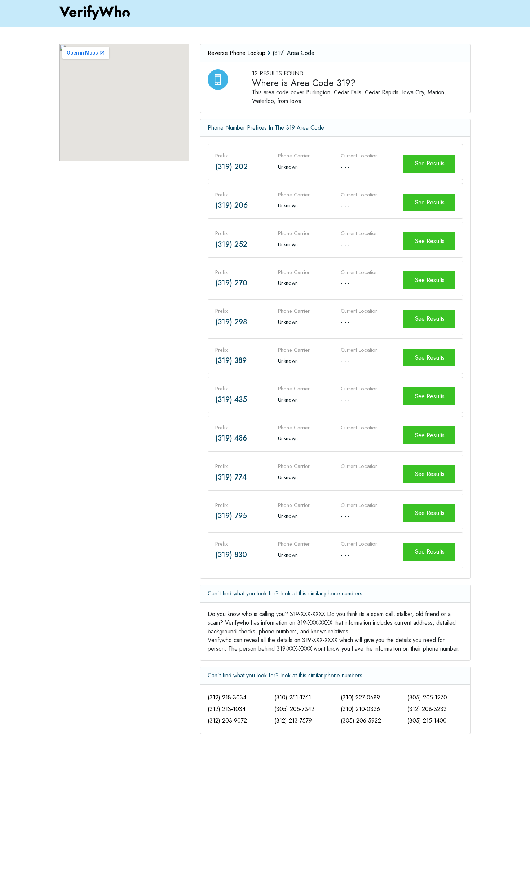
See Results (430, 163)
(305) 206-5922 (361, 720)
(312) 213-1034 (227, 709)
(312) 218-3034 (227, 697)
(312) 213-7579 (293, 720)
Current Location (359, 156)
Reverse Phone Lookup (236, 53)
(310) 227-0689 (360, 697)
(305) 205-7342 (294, 709)
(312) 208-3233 (427, 709)
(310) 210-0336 (360, 709)
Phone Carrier (294, 156)
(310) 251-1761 (292, 697)
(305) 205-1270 (427, 697)
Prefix (221, 156)
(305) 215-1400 (427, 720)
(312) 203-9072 (227, 720)
